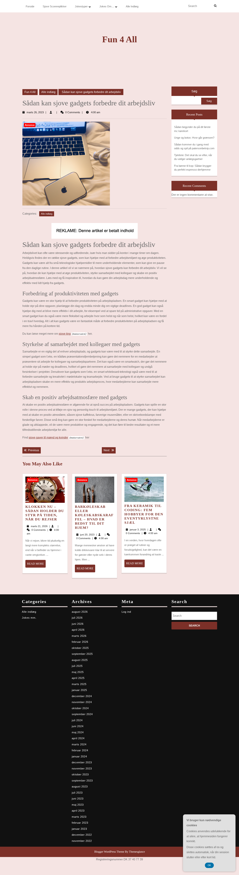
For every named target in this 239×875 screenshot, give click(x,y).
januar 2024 (79, 756)
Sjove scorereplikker (54, 6)
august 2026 (80, 611)
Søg (194, 91)
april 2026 (78, 629)
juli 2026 (77, 617)
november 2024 (82, 702)
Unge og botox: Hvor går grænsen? (194, 137)
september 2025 (82, 653)
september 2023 (82, 780)
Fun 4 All (119, 39)
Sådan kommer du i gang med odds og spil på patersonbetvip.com (194, 146)
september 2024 (82, 714)
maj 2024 (78, 732)
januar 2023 (79, 828)
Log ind (126, 611)
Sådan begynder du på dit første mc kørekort (192, 128)
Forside (30, 6)
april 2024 (78, 738)
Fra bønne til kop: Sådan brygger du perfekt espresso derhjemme (192, 167)
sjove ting (65, 333)
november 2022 (82, 840)
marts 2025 (79, 684)
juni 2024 (77, 726)
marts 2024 (79, 744)
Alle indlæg (132, 6)
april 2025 (78, 677)
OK (209, 865)
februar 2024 (80, 750)
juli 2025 (77, 665)
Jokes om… (106, 6)
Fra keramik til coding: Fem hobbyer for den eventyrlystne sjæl (143, 514)
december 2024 (82, 696)
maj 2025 (78, 672)
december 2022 (82, 834)
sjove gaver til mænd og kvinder (48, 437)
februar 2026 (80, 641)
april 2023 (78, 810)
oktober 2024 (80, 708)
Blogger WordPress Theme (109, 851)
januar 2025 (79, 690)
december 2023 (82, 762)
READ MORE (36, 565)
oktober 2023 (80, 774)
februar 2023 (80, 822)
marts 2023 (79, 816)
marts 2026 (79, 635)
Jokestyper (81, 6)
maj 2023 (78, 804)
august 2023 (80, 786)
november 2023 (82, 768)
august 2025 (80, 659)
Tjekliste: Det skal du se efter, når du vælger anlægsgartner (193, 157)
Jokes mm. (29, 617)
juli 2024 (77, 720)
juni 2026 (77, 623)
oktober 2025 (80, 647)
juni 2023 (77, 798)
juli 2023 (77, 792)
